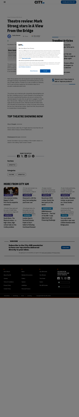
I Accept (45, 70)
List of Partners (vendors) (25, 66)
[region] (40, 58)
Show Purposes (34, 70)
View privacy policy (26, 58)
